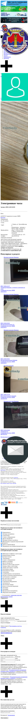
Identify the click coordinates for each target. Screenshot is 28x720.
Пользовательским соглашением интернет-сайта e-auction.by (13, 670)
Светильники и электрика (9, 577)
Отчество (17, 660)
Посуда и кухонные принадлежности (12, 575)
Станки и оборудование (8, 537)
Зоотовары (5, 587)
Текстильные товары (8, 584)
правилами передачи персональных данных (11, 596)
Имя (16, 658)
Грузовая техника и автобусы (10, 540)
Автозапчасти (6, 583)
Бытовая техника (7, 556)
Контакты (6, 58)
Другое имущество (7, 538)
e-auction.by (16, 477)
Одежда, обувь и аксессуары (10, 566)
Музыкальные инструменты (9, 590)
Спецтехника (6, 535)
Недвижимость (6, 532)
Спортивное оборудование (9, 581)
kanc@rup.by (3, 469)
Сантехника (5, 572)
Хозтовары (5, 589)
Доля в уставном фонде (8, 544)
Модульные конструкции (9, 592)
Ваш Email (3, 524)
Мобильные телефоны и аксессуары (12, 553)
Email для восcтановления (7, 711)
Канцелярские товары (8, 570)
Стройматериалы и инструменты (11, 573)
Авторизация (11, 715)
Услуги (5, 55)
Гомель (8, 483)
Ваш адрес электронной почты (9, 655)
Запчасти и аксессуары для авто (10, 564)
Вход (2, 635)
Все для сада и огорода (8, 578)
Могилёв (14, 483)
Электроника (5, 558)
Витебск (4, 483)
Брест (2, 483)
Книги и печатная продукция (10, 586)
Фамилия (17, 656)
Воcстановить (4, 718)
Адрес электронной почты (8, 618)
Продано (3, 217)
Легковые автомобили (8, 534)
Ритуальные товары (7, 569)
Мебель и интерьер (7, 561)
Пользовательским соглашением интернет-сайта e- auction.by (14, 677)
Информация (7, 57)
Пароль (17, 619)
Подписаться (4, 598)
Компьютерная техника (8, 555)
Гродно (11, 483)
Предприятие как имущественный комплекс (14, 546)
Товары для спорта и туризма (10, 567)
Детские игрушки (7, 580)
